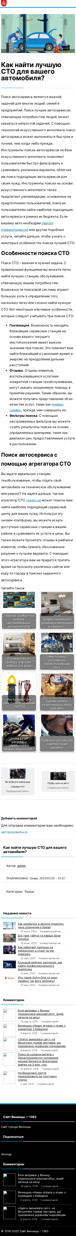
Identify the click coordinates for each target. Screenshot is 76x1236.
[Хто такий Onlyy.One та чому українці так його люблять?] (9, 978)
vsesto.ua (33, 500)
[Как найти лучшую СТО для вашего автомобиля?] (38, 33)
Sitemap (6, 1154)
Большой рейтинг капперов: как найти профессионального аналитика (40, 966)
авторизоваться (14, 832)
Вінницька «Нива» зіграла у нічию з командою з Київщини (41, 1027)
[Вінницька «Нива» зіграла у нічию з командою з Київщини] (9, 1030)
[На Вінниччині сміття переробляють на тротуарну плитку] (9, 1077)
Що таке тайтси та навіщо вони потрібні (39, 937)
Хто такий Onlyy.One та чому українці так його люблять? (37, 979)
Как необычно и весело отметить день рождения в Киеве (41, 925)
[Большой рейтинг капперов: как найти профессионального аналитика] (9, 964)
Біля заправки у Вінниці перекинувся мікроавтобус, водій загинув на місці (41, 1014)
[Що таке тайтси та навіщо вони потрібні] (9, 938)
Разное (29, 891)
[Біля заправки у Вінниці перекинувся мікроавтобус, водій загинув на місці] (9, 1015)
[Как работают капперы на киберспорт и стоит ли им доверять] (9, 949)
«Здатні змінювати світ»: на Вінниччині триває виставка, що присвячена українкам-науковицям (42, 1042)
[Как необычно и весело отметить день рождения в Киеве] (9, 925)
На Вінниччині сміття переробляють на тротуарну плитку (37, 1076)
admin (21, 866)
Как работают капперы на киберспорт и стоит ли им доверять (36, 950)
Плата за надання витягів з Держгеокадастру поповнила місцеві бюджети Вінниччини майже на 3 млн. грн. (38, 1059)
